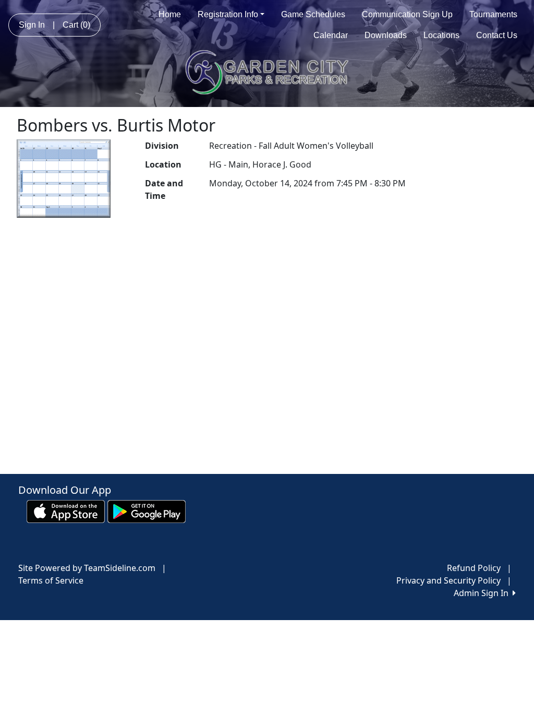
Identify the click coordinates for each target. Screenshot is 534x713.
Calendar (330, 35)
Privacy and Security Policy (448, 580)
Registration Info (228, 14)
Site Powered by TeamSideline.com (86, 568)
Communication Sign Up (407, 14)
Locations (441, 35)
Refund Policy (474, 568)
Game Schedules (313, 14)
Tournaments (493, 14)
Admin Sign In (483, 593)
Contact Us (496, 35)
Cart (76, 24)
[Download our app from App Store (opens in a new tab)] (66, 511)
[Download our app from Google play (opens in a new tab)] (146, 511)
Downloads (386, 35)
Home (170, 14)
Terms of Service (50, 580)
